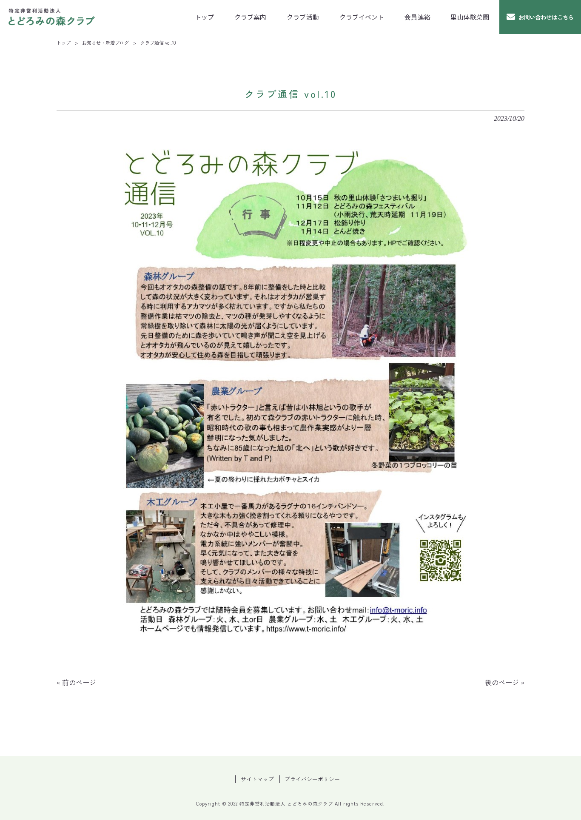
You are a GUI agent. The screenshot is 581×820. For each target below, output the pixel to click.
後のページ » (504, 682)
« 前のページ (76, 682)
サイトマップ (257, 779)
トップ (64, 42)
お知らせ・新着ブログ (105, 42)
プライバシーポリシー (312, 779)
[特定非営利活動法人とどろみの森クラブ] (52, 17)
